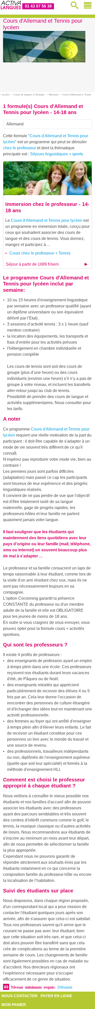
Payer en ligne (56, 996)
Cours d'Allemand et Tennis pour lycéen (46, 220)
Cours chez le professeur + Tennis (39, 253)
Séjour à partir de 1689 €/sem (32, 264)
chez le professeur (19, 148)
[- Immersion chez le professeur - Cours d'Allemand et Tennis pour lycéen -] (47, 178)
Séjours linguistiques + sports (56, 154)
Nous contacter (19, 996)
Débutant (65, 987)
